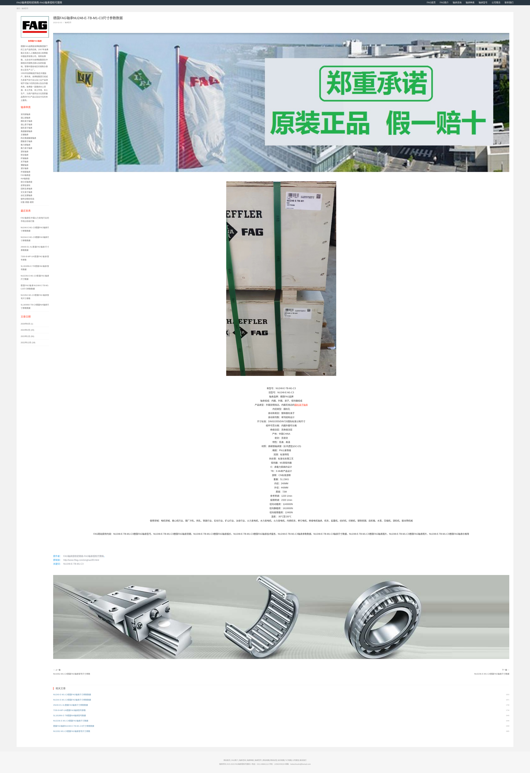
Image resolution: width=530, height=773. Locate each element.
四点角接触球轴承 (28, 138)
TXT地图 (288, 760)
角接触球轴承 (26, 131)
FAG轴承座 (25, 175)
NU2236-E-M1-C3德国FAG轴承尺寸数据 (491, 674)
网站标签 (273, 760)
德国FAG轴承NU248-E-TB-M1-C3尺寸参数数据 (73, 726)
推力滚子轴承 (26, 148)
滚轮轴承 (24, 151)
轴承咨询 (457, 2)
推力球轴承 (25, 145)
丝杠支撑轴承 (26, 195)
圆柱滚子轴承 (26, 121)
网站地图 (266, 760)
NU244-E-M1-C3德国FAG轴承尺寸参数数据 (72, 700)
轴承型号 (483, 2)
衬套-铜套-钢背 (27, 202)
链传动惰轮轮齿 (27, 199)
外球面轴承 (25, 172)
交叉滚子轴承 (26, 192)
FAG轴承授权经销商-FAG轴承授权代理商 (39, 2)
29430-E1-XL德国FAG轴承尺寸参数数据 (70, 705)
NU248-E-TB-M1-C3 (73, 564)
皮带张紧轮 (25, 185)
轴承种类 (470, 2)
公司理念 (496, 2)
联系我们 (509, 2)
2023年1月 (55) (27, 336)
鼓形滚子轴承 (26, 128)
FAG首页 (431, 2)
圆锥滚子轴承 (26, 141)
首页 (18, 9)
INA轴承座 (25, 178)
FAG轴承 (238, 764)
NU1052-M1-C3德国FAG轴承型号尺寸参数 (71, 674)
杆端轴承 (24, 158)
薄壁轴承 (24, 165)
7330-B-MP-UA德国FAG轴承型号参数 (69, 710)
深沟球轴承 (25, 114)
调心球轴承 (25, 118)
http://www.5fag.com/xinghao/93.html (81, 560)
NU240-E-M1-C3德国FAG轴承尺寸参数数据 (72, 694)
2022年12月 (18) (28, 342)
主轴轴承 (24, 134)
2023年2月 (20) (27, 330)
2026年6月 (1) (27, 324)
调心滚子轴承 (26, 124)
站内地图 (281, 760)
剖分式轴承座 (26, 182)
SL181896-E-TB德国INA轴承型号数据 (69, 715)
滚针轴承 (24, 168)
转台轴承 (24, 155)
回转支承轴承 (26, 189)
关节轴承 (24, 162)
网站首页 (227, 760)
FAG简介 (444, 2)
